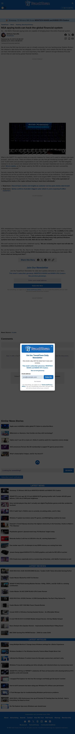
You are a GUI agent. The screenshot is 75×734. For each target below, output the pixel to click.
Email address (26, 374)
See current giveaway (37, 370)
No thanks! (37, 381)
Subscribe (48, 377)
